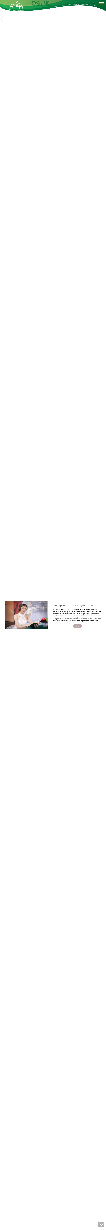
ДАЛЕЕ (77, 626)
